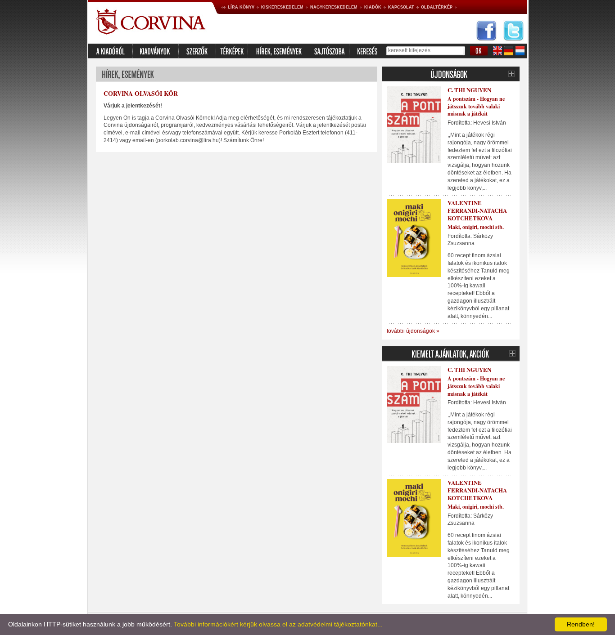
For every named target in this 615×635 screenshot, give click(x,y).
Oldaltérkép (436, 7)
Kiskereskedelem (282, 7)
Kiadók (372, 7)
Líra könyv (241, 7)
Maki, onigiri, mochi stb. (476, 227)
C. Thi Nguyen (469, 89)
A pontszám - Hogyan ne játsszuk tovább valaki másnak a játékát (476, 106)
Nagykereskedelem (333, 7)
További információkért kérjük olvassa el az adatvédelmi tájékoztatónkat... (278, 624)
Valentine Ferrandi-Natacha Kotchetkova (477, 210)
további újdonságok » (413, 331)
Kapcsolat (401, 7)
